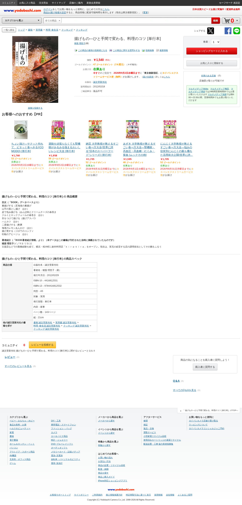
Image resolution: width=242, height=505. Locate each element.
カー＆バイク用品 (59, 436)
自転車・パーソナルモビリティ (65, 459)
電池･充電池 (57, 455)
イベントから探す (106, 433)
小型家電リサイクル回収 (154, 436)
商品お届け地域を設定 (54, 12)
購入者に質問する (205, 366)
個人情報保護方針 (114, 495)
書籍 (12, 436)
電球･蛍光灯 (57, 463)
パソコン (14, 448)
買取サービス (149, 432)
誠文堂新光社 (100, 82)
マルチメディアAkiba (198, 89)
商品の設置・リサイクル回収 (111, 465)
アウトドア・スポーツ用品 (22, 452)
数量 (205, 41)
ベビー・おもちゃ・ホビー (22, 421)
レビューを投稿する (42, 344)
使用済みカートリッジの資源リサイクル (162, 440)
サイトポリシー (81, 495)
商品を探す (103, 473)
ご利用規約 (97, 495)
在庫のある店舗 (208, 75)
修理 (145, 421)
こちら (105, 9)
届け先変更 (148, 77)
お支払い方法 (104, 461)
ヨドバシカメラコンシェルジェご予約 (206, 428)
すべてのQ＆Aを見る (184, 390)
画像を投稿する (35, 108)
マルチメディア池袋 (217, 94)
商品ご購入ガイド (106, 477)
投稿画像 (150, 50)
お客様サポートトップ (60, 495)
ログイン (48, 9)
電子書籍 (14, 440)
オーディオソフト (59, 448)
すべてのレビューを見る (18, 366)
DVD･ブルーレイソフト (62, 444)
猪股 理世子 (79, 43)
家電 (12, 432)
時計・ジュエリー (59, 440)
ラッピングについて (198, 425)
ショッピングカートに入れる (212, 51)
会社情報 (170, 495)
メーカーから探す (106, 421)
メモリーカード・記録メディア (65, 452)
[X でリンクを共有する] (210, 34)
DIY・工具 (56, 421)
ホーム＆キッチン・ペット (22, 444)
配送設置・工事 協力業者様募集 (158, 444)
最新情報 (164, 50)
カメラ (54, 432)
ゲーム (13, 463)
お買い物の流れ (105, 457)
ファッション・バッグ (61, 428)
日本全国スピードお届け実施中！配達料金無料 (216, 9)
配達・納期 (103, 469)
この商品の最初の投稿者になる (92, 50)
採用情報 (158, 495)
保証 (145, 425)
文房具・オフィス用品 (20, 459)
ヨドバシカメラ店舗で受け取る (203, 421)
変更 (145, 12)
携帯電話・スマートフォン (63, 425)
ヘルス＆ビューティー (20, 428)
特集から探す (104, 445)
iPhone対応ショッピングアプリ (112, 480)
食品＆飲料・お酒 (18, 425)
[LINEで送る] (236, 34)
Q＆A (176, 380)
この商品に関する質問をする (126, 50)
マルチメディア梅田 (219, 89)
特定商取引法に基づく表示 (138, 495)
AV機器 (13, 455)
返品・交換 (148, 428)
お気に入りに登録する (211, 63)
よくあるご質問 (185, 495)
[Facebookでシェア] (228, 34)
